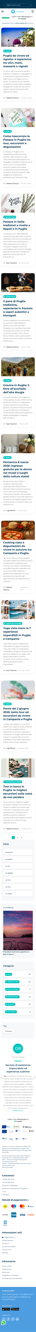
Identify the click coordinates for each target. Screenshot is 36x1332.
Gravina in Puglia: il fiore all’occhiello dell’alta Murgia (16, 389)
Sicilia (9, 887)
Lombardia (10, 873)
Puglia (9, 880)
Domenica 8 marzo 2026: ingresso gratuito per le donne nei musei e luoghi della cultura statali (17, 469)
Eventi (8, 51)
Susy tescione (10, 263)
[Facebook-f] (8, 1319)
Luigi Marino (9, 510)
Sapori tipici (10, 217)
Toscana (9, 893)
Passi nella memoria (12, 989)
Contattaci (8, 1175)
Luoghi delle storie (13, 623)
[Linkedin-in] (17, 1319)
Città (6, 844)
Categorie (8, 965)
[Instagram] (12, 1319)
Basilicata (10, 852)
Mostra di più (18, 1110)
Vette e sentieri (11, 1011)
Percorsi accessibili (12, 996)
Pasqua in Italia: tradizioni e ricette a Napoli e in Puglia (16, 225)
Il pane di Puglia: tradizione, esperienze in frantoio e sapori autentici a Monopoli (18, 308)
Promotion (8, 1031)
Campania (9, 859)
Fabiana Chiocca (11, 98)
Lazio (8, 866)
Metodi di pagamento (15, 1200)
